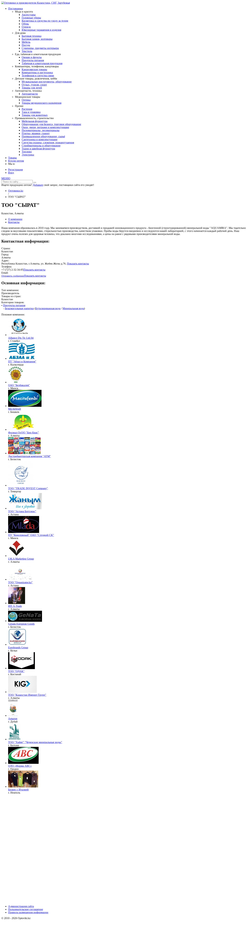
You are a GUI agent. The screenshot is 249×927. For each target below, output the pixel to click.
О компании (15, 219)
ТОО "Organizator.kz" (20, 582)
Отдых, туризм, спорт (34, 84)
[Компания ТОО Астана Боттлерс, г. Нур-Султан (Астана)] (25, 508)
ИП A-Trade (15, 606)
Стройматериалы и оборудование (41, 145)
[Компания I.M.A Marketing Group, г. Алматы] (16, 555)
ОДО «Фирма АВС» (20, 765)
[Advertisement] (26, 850)
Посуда (26, 45)
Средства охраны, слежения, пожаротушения (48, 142)
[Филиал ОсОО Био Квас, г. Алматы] (23, 429)
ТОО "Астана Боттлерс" (22, 511)
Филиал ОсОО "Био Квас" (23, 432)
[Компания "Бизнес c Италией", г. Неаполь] (23, 786)
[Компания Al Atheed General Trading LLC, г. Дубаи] (13, 715)
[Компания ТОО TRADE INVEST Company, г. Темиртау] (21, 485)
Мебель (26, 42)
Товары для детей (32, 87)
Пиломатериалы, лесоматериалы (40, 130)
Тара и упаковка (31, 112)
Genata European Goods (21, 623)
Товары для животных (35, 115)
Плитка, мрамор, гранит (36, 133)
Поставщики (15, 8)
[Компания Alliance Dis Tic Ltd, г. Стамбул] (19, 334)
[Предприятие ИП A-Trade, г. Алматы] (16, 603)
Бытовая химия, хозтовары (37, 39)
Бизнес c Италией (18, 789)
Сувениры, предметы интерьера (40, 48)
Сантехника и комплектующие (39, 139)
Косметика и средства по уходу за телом (45, 20)
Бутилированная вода (47, 308)
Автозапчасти (30, 93)
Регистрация (15, 169)
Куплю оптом (16, 160)
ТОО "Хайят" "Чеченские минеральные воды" (35, 742)
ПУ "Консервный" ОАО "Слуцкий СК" (31, 535)
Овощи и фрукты (32, 57)
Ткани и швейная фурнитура (38, 148)
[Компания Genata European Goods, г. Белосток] (25, 620)
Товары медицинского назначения (41, 102)
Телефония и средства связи (38, 75)
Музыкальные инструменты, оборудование (47, 81)
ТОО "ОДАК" (16, 671)
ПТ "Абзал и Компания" (22, 361)
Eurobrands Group (18, 647)
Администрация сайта (21, 906)
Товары (12, 157)
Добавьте (38, 185)
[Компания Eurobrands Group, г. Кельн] (17, 644)
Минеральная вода (73, 308)
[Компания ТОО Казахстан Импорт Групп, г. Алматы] (22, 691)
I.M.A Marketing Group (21, 558)
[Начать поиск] (34, 182)
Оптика (26, 99)
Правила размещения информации (28, 912)
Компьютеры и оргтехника (37, 72)
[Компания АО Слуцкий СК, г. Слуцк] (23, 532)
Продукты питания (33, 60)
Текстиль (27, 51)
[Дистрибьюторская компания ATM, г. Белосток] (24, 453)
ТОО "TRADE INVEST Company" (28, 488)
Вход (11, 172)
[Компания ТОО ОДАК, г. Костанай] (21, 668)
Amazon (12, 718)
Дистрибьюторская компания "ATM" (29, 456)
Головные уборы (31, 17)
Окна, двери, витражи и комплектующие (45, 127)
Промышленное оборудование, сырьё (43, 136)
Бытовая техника (31, 36)
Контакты (13, 222)
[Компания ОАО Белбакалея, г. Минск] (15, 382)
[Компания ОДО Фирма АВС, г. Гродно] (23, 762)
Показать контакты (78, 263)
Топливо (27, 151)
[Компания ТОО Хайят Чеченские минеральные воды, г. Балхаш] (14, 739)
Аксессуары (29, 14)
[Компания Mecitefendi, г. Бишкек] (25, 405)
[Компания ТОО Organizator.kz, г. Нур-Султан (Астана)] (20, 579)
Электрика (28, 154)
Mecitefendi (14, 408)
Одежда (26, 26)
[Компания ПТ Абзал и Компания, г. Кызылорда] (21, 358)
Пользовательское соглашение (25, 909)
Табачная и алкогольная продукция (42, 63)
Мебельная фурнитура (34, 121)
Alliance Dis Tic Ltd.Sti (21, 337)
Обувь (25, 23)
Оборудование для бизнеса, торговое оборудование (51, 124)
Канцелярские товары (34, 69)
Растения (27, 109)
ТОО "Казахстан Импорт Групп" (27, 694)
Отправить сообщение (12, 276)
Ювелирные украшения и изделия (41, 29)
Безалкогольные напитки (19, 308)
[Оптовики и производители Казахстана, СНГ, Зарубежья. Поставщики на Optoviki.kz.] (35, 2)
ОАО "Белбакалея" (19, 385)
